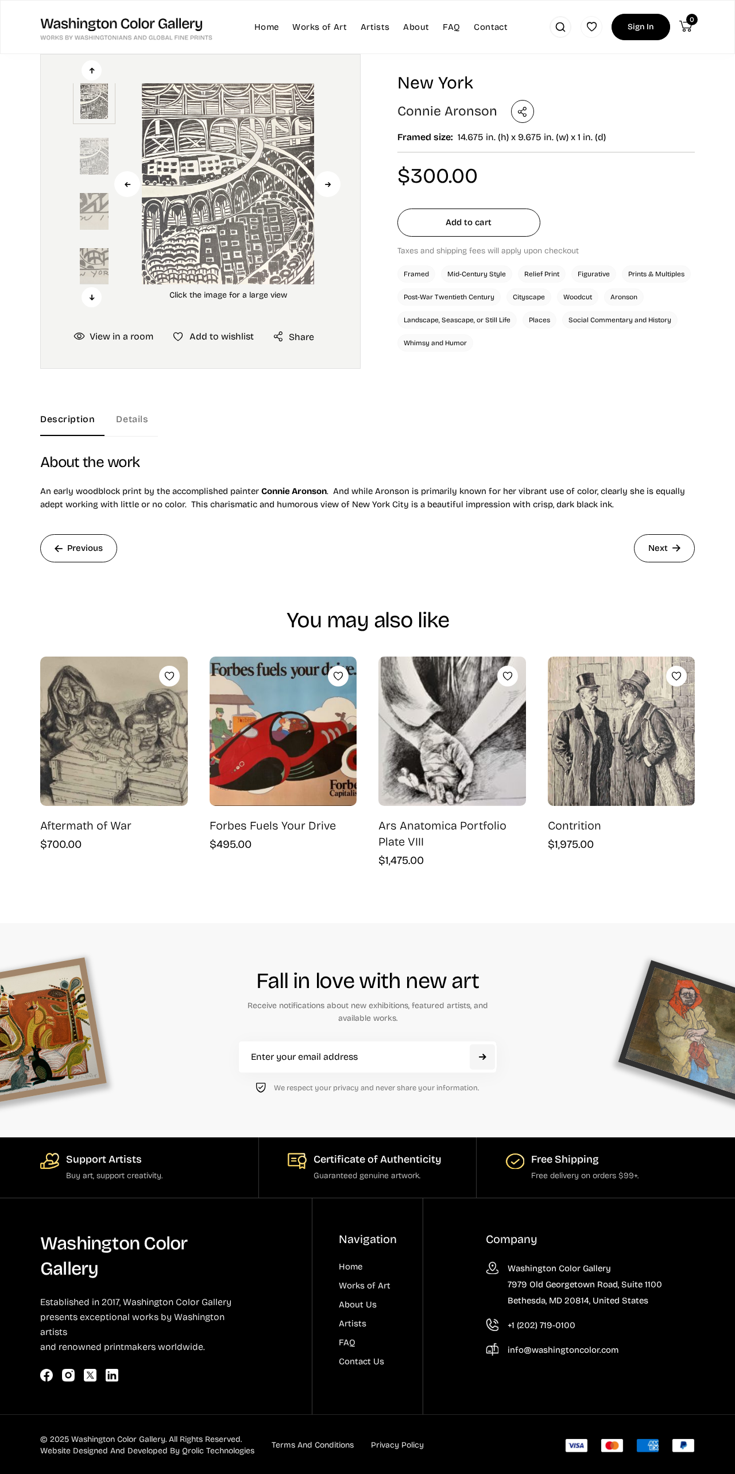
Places (539, 320)
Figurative (594, 274)
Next (328, 184)
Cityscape (529, 297)
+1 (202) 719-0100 (541, 1325)
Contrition (574, 825)
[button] (228, 183)
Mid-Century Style (476, 274)
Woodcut (577, 297)
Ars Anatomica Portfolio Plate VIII (442, 833)
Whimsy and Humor (435, 343)
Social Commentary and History (619, 320)
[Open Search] (560, 27)
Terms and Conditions (313, 1445)
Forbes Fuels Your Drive (273, 825)
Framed (416, 274)
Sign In (641, 27)
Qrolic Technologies (218, 1451)
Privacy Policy (397, 1445)
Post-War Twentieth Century (449, 297)
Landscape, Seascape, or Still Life (457, 320)
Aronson (623, 297)
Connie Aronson (447, 111)
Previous (127, 184)
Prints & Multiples (656, 274)
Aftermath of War (85, 825)
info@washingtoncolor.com (563, 1350)
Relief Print (541, 274)
